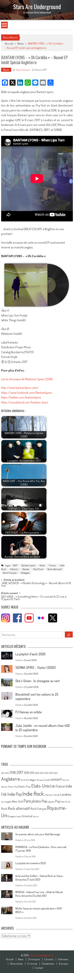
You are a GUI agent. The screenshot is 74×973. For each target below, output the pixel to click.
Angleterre (10, 779)
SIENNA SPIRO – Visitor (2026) (35, 667)
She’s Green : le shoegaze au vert (37, 681)
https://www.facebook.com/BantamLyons (26, 393)
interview (48, 794)
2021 (42, 773)
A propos (63, 963)
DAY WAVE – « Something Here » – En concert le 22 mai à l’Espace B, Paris (33, 598)
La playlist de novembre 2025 (30, 863)
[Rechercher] (69, 634)
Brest (42, 565)
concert (56, 779)
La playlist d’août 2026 (30, 654)
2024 (56, 773)
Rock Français (10, 572)
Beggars (33, 779)
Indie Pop (14, 794)
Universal (27, 816)
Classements (48, 963)
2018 (26, 773)
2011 (3, 773)
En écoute (32, 963)
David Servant (23, 69)
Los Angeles (6, 801)
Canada (46, 779)
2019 (31, 772)
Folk (52, 786)
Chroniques (34, 959)
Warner (36, 816)
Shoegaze (25, 572)
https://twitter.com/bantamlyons (21, 397)
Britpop (40, 780)
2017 (15, 565)
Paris (27, 801)
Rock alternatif (54, 569)
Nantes (26, 569)
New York (17, 801)
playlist (51, 801)
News (20, 43)
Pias (44, 801)
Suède (18, 816)
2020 (37, 772)
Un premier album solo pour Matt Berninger (37, 834)
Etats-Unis (40, 786)
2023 (51, 773)
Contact (39, 968)
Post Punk (38, 569)
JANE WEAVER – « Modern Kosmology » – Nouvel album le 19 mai (36, 584)
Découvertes (16, 963)
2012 (7, 773)
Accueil (9, 959)
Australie (24, 779)
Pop (58, 801)
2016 (12, 772)
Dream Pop (13, 786)
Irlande (56, 794)
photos (36, 801)
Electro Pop (24, 786)
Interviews (63, 959)
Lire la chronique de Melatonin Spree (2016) (27, 379)
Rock (4, 809)
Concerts (48, 959)
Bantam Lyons (28, 565)
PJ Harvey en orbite (28, 712)
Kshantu (14, 569)
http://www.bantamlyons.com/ (20, 388)
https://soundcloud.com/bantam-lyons (24, 402)
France (52, 565)
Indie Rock (33, 793)
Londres (65, 794)
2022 (46, 773)
